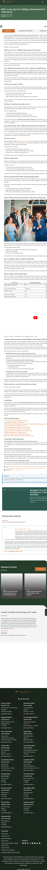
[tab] (8, 31)
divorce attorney (43, 466)
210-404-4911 (5, 762)
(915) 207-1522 (5, 804)
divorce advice (25, 466)
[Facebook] (4, 551)
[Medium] (11, 551)
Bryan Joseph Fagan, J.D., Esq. (21, 530)
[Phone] (13, 551)
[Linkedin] (6, 551)
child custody (18, 466)
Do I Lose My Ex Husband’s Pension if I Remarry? (17, 420)
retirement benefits (25, 468)
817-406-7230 (28, 776)
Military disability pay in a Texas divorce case (16, 432)
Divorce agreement (34, 466)
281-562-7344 (5, 705)
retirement (17, 468)
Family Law (4, 834)
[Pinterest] (16, 551)
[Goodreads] (9, 551)
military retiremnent (10, 468)
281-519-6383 (5, 734)
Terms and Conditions (8, 850)
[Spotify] (21, 551)
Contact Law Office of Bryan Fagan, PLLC (9, 844)
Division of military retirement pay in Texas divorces (17, 429)
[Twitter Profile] (30, 843)
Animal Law (4, 841)
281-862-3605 (28, 762)
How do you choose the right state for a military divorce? (18, 430)
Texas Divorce (42, 468)
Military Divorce (19, 469)
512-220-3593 (5, 748)
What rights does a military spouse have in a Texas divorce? (19, 435)
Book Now (46, 612)
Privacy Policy (5, 848)
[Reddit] (18, 551)
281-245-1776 (28, 790)
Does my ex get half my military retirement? (15, 425)
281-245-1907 (5, 790)
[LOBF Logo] (23, 693)
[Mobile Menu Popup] (42, 2)
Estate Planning (6, 838)
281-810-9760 (24, 699)
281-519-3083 (28, 705)
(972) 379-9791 (5, 818)
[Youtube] (14, 551)
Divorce (13, 469)
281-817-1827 (5, 776)
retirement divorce (34, 468)
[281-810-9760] (19, 699)
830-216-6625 (28, 748)
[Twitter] (8, 551)
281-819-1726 (27, 719)
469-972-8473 (28, 734)
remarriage (15, 52)
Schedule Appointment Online (10, 852)
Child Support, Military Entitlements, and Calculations (18, 427)
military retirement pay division (26, 141)
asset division (12, 466)
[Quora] (20, 551)
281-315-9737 (5, 719)
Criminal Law (5, 836)
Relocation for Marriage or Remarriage (14, 422)
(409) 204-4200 (28, 804)
